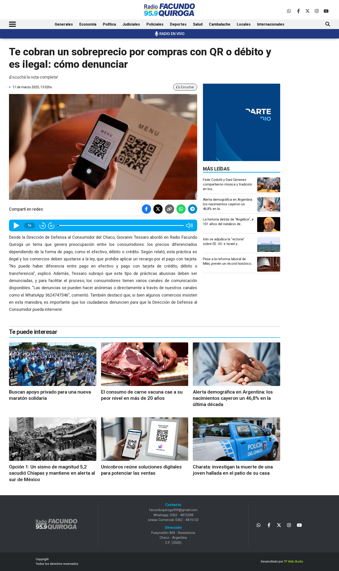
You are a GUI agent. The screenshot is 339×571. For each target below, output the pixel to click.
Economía (87, 24)
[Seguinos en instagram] (317, 11)
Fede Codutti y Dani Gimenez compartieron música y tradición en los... (227, 184)
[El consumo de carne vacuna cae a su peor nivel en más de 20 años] (144, 364)
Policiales (155, 24)
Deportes (178, 24)
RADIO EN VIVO (171, 34)
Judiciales (131, 24)
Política (109, 24)
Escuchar (187, 87)
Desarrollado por (282, 561)
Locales (244, 24)
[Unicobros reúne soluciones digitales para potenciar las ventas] (144, 439)
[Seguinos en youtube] (326, 11)
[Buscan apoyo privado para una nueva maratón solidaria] (52, 364)
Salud (197, 24)
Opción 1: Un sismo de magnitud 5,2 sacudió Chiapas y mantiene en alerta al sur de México (52, 473)
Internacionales (270, 24)
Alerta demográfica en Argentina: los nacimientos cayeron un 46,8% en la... (228, 204)
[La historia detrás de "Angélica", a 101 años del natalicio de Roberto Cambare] (268, 224)
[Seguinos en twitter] (307, 11)
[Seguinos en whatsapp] (289, 11)
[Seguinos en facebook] (298, 11)
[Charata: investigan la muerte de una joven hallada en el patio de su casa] (236, 439)
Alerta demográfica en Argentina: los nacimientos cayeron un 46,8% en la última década (233, 398)
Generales (64, 24)
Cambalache (219, 24)
